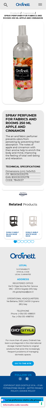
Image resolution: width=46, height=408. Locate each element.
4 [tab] (25, 241)
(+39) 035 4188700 (25, 316)
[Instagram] (20, 378)
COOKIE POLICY (27, 391)
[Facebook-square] (26, 378)
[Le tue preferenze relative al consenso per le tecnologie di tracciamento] (41, 403)
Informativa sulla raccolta (15, 405)
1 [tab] (15, 241)
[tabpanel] (13, 225)
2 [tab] (18, 241)
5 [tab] (29, 241)
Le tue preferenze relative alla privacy (23, 400)
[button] (23, 363)
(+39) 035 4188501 (26, 314)
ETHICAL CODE (23, 272)
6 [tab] (32, 241)
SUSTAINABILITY (23, 269)
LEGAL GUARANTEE (23, 274)
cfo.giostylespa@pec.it (23, 292)
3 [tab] (22, 241)
